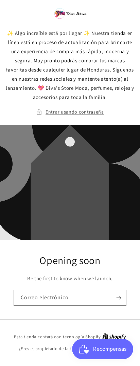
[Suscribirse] (118, 298)
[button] (70, 112)
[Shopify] (114, 337)
